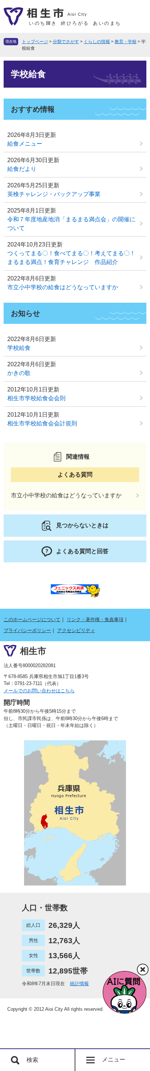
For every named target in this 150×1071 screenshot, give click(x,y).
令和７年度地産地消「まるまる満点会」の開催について (71, 223)
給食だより (21, 169)
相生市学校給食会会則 (36, 398)
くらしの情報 (97, 41)
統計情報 (79, 983)
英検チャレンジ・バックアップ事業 (53, 194)
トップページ (35, 41)
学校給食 (19, 348)
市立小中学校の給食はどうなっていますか (62, 287)
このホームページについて (32, 619)
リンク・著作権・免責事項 (95, 619)
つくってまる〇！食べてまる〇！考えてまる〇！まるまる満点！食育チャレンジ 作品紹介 (71, 257)
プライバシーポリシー (27, 630)
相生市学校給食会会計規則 (42, 423)
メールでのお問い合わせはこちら (39, 690)
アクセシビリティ (76, 630)
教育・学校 (126, 41)
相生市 (33, 651)
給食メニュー (24, 144)
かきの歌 (19, 373)
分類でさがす (66, 41)
